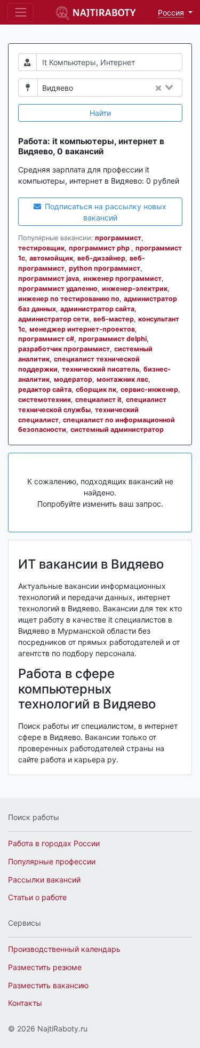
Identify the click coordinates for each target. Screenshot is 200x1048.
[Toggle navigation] (20, 12)
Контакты (25, 1002)
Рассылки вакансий (44, 879)
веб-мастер (113, 319)
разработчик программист (64, 349)
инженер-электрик (134, 289)
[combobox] (131, 88)
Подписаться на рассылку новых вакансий (104, 212)
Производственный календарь (64, 949)
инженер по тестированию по (68, 299)
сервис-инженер (149, 389)
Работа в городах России (54, 843)
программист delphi (112, 339)
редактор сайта (44, 389)
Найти (100, 112)
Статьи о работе (37, 897)
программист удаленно (58, 289)
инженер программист (122, 278)
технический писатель (100, 369)
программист (118, 238)
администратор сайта (97, 309)
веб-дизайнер (101, 258)
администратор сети (53, 319)
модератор (73, 379)
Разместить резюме (45, 967)
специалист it (98, 400)
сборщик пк (96, 389)
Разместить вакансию (48, 985)
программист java (48, 278)
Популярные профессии (51, 861)
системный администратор (117, 429)
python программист (104, 268)
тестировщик (41, 248)
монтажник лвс (122, 379)
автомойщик (51, 258)
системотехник (44, 400)
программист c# (46, 339)
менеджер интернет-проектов (82, 329)
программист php (100, 248)
